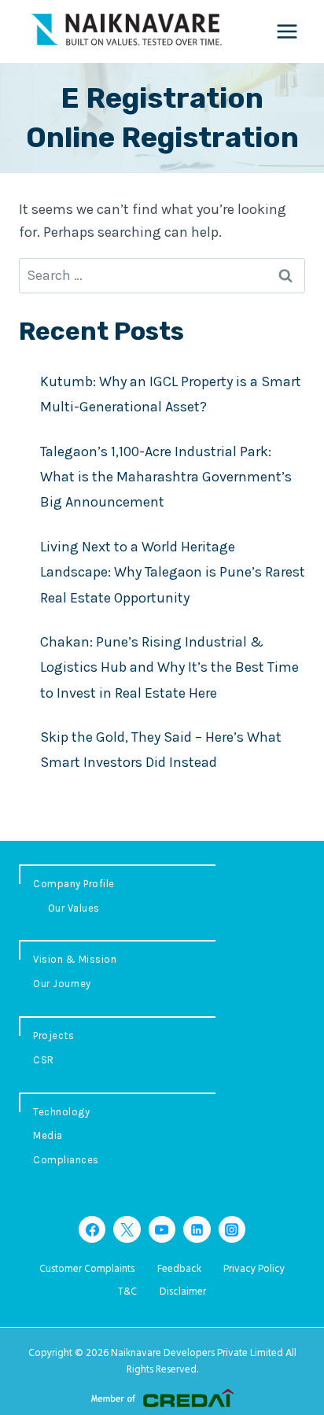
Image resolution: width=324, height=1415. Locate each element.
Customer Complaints (86, 1269)
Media (48, 1135)
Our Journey (62, 983)
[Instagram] (232, 1229)
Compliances (66, 1160)
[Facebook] (92, 1229)
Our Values (74, 908)
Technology (61, 1112)
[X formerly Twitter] (126, 1229)
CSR (43, 1060)
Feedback (179, 1269)
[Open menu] (286, 31)
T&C (127, 1292)
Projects (53, 1035)
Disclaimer (183, 1292)
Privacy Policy (254, 1269)
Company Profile (74, 884)
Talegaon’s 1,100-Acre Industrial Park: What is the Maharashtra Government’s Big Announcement (166, 477)
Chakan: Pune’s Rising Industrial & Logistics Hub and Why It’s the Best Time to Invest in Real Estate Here (169, 667)
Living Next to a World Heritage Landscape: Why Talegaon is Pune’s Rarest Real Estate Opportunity (172, 572)
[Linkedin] (196, 1229)
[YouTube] (162, 1229)
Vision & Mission (74, 959)
